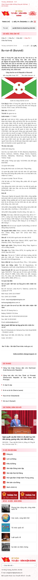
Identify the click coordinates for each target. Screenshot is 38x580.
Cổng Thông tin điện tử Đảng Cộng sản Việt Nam (14, 4)
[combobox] (19, 565)
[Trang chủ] (5, 13)
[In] (31, 46)
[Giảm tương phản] (36, 46)
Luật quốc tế (16, 537)
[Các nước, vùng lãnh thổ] (6, 518)
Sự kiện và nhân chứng (19, 547)
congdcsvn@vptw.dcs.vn (14, 573)
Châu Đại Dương (6, 40)
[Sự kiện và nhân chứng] (6, 547)
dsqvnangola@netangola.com (15, 299)
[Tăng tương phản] (34, 46)
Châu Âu (11, 38)
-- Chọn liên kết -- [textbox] (8, 565)
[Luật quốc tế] (6, 537)
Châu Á (3, 38)
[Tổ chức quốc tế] (6, 527)
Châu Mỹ (19, 38)
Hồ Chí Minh (4, 6)
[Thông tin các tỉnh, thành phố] (9, 495)
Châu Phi (27, 38)
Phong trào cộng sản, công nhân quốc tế (23, 508)
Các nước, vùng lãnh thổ (20, 518)
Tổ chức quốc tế (17, 528)
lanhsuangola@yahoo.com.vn (10, 302)
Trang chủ (6, 21)
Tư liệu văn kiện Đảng (10, 450)
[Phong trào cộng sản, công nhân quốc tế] (6, 508)
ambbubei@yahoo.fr (12, 322)
